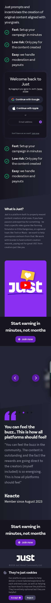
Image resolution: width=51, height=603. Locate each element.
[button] (25, 288)
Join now (35, 133)
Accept (14, 597)
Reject (30, 597)
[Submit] (40, 122)
